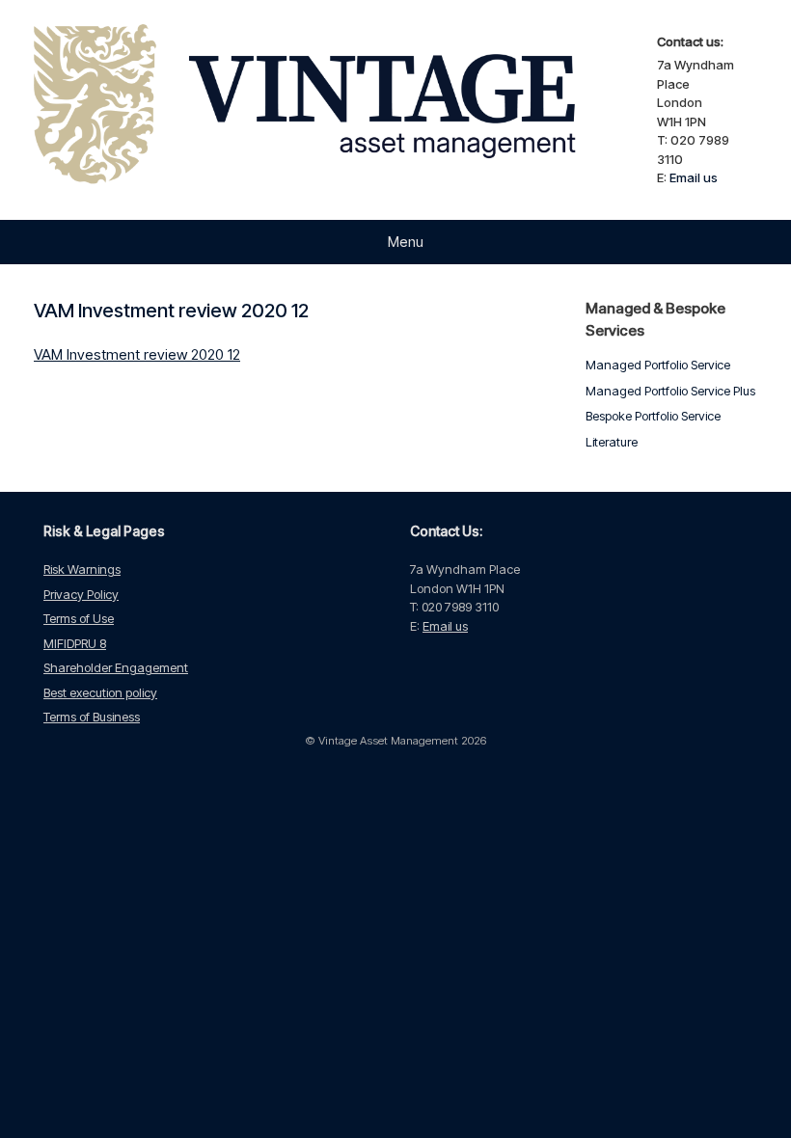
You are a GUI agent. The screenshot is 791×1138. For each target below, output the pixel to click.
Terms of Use (78, 618)
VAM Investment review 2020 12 (137, 354)
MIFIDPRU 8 (74, 643)
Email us (693, 177)
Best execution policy (100, 692)
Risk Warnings (82, 569)
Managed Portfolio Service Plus (670, 390)
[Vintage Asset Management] (333, 110)
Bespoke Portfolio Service (653, 415)
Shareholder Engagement (115, 667)
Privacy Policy (81, 594)
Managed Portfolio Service (658, 364)
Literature (612, 441)
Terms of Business (91, 716)
